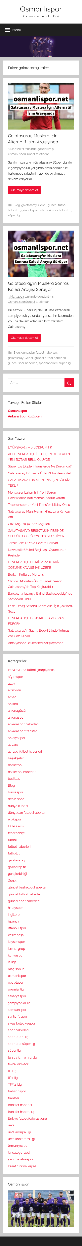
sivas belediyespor (21, 1023)
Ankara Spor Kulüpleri (25, 416)
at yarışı (13, 744)
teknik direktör (18, 1064)
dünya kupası (18, 806)
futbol (12, 840)
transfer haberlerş (21, 1112)
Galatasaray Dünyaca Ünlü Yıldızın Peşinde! (39, 473)
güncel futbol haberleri (50, 358)
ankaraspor (16, 717)
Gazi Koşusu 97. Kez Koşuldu (29, 524)
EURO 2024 (16, 826)
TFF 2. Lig (15, 1084)
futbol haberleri (19, 847)
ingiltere (14, 915)
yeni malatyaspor (20, 1159)
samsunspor (17, 1010)
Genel (42, 205)
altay (11, 683)
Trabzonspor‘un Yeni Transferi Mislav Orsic (39, 505)
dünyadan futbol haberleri (39, 352)
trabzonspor (17, 1091)
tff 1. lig (13, 1078)
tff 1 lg (12, 1071)
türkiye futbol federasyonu (27, 1118)
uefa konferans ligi (21, 1139)
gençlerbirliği (17, 874)
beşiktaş (14, 779)
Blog (17, 205)
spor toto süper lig (21, 1044)
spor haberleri (61, 210)
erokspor (14, 819)
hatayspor (15, 908)
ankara (13, 704)
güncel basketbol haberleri (27, 887)
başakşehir (16, 758)
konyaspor (16, 955)
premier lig (16, 989)
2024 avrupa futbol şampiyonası (31, 670)
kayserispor (16, 942)
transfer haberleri (20, 1105)
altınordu (14, 690)
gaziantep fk (17, 867)
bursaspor (15, 792)
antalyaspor (16, 738)
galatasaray (29, 205)
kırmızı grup (16, 949)
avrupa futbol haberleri (25, 751)
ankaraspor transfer (22, 731)
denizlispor (16, 799)
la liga (12, 962)
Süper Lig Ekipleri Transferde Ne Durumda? (40, 466)
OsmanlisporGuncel (21, 154)
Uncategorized (19, 1152)
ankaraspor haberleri (23, 724)
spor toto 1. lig (18, 1037)
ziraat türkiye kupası (22, 1166)
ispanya (13, 921)
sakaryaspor (17, 996)
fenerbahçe (16, 833)
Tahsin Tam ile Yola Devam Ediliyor (33, 543)
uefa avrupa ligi (19, 1132)
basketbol (15, 765)
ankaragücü (17, 710)
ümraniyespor (18, 1146)
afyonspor (15, 677)
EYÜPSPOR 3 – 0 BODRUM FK (30, 447)
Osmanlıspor (41, 8)
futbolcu (14, 853)
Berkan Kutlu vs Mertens (26, 574)
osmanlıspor (17, 976)
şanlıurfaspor (17, 1016)
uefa (11, 1125)
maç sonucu (17, 969)
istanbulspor (17, 928)
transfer (13, 1098)
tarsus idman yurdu (22, 1057)
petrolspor (15, 982)
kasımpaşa (16, 935)
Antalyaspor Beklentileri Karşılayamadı (36, 643)
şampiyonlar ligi (19, 1003)
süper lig (14, 215)
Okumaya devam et (24, 190)
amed (12, 697)
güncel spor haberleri (36, 210)
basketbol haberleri (22, 772)
